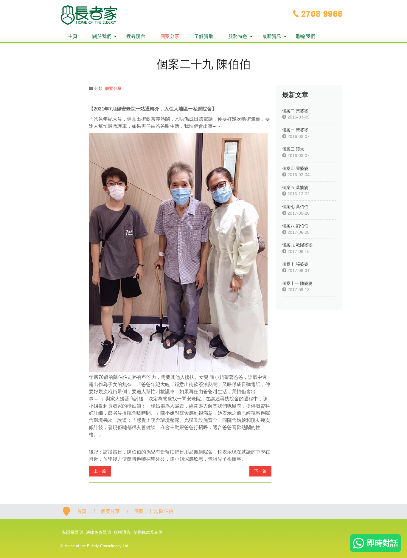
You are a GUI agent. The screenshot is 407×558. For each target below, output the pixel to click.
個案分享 (169, 36)
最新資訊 (271, 36)
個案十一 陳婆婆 (297, 283)
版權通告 (122, 532)
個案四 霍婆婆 (295, 168)
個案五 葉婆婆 (295, 187)
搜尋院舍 (135, 36)
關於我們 (101, 36)
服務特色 (237, 36)
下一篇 (260, 471)
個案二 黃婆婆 (295, 110)
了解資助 (203, 36)
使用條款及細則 (148, 532)
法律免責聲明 (98, 532)
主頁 (72, 36)
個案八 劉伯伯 (295, 225)
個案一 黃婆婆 (295, 129)
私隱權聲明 (72, 532)
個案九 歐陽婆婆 (297, 244)
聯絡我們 (305, 36)
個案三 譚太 (293, 149)
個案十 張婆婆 (295, 264)
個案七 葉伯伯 (295, 206)
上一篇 (100, 471)
